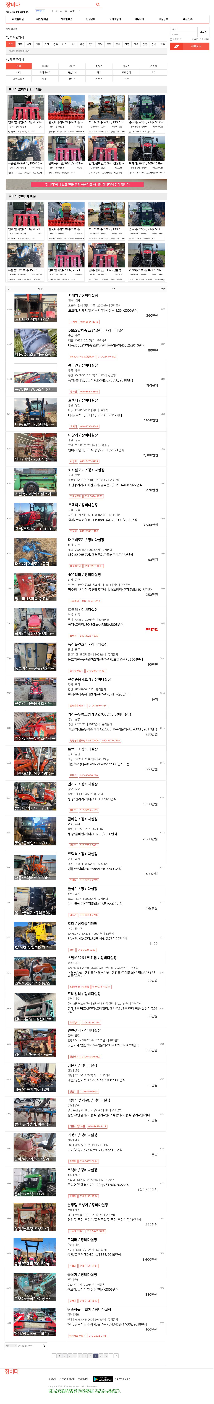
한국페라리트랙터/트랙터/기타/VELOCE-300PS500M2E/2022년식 (67, 127)
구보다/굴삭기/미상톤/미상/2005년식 (35, 1299)
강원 (100, 44)
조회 (162, 289)
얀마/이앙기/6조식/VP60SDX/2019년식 (35, 1159)
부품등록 (188, 19)
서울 (20, 44)
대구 (38, 44)
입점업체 (90, 19)
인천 (46, 44)
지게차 (45, 78)
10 (106, 1356)
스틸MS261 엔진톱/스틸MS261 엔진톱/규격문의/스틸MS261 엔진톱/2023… (111, 974)
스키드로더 (18, 78)
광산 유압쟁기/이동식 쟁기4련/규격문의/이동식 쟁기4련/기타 (35, 1124)
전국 (10, 44)
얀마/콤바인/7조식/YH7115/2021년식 (67, 168)
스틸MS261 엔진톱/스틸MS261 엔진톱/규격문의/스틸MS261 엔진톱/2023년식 (35, 983)
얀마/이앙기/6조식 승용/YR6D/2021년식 (36, 459)
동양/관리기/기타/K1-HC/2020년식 (35, 808)
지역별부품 (66, 19)
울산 (73, 44)
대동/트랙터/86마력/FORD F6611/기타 (36, 424)
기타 (126, 78)
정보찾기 (205, 39)
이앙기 (99, 66)
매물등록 (163, 19)
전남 (136, 44)
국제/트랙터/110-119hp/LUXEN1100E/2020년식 (35, 529)
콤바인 (72, 66)
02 (66, 11)
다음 (111, 1355)
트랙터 (73, 11)
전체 (18, 66)
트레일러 (126, 72)
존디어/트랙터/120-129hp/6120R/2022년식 (35, 1194)
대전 (64, 44)
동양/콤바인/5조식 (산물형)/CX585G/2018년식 (36, 389)
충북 (109, 44)
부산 (29, 44)
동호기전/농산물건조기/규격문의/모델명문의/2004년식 (35, 669)
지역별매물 (18, 19)
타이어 (99, 78)
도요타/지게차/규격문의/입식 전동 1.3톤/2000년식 (36, 320)
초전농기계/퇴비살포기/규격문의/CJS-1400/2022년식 (36, 494)
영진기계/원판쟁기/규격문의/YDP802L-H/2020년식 (35, 1055)
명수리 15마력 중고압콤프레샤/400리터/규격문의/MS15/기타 (35, 599)
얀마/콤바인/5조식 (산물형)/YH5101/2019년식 (107, 168)
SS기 (18, 72)
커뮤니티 (139, 19)
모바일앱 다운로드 (122, 1379)
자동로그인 (177, 39)
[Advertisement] (189, 88)
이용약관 (52, 1379)
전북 (127, 44)
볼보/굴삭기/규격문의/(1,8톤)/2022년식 (35, 913)
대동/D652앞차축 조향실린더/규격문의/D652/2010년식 (36, 355)
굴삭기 (72, 78)
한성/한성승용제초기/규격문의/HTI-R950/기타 (35, 704)
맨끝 (116, 1355)
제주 (162, 44)
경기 (91, 44)
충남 (118, 44)
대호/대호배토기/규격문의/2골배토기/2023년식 (35, 564)
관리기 (153, 66)
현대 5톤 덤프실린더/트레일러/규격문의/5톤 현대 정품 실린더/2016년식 (35, 1019)
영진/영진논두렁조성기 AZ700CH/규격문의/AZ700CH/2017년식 (35, 738)
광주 (55, 44)
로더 (153, 72)
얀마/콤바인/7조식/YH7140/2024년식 (26, 127)
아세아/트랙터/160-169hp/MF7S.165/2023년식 (147, 168)
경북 (145, 44)
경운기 (126, 66)
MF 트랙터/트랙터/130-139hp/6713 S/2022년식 (107, 127)
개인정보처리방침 (67, 1379)
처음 (54, 1355)
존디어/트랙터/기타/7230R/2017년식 (147, 127)
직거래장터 (115, 19)
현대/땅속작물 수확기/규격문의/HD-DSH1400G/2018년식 (35, 1334)
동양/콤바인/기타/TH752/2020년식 (35, 843)
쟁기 (99, 72)
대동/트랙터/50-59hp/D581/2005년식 (35, 878)
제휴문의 (196, 46)
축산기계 (72, 72)
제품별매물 (42, 19)
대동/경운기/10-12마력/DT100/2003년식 (35, 1089)
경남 (153, 44)
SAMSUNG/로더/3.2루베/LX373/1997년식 (35, 948)
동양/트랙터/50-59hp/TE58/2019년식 (35, 1264)
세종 (82, 44)
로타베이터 (45, 72)
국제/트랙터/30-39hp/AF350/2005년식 (35, 634)
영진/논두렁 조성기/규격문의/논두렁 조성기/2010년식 (35, 1229)
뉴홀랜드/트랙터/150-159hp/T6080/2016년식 (26, 168)
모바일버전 (83, 1379)
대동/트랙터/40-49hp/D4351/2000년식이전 (35, 773)
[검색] (98, 4)
